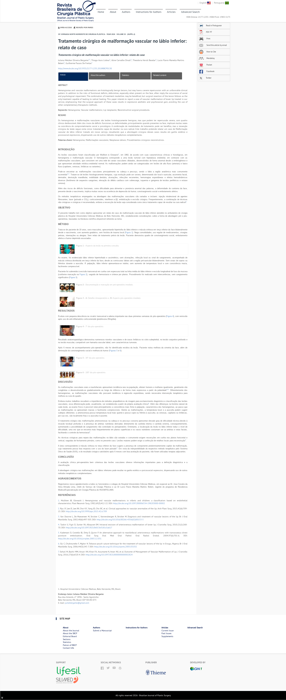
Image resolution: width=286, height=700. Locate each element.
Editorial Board (70, 636)
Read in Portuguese (214, 25)
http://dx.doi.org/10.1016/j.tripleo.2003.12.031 (79, 538)
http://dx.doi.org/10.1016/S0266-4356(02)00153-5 (120, 519)
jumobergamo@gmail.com (77, 603)
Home (101, 12)
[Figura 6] (67, 374)
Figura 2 (83, 274)
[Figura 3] (67, 302)
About (113, 12)
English (203, 2)
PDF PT (209, 32)
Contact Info (68, 648)
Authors (126, 12)
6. (59, 543)
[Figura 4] (67, 330)
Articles (171, 12)
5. (59, 532)
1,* (89, 60)
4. (59, 524)
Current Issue (167, 630)
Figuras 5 (113, 350)
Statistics (125, 75)
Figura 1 (128, 232)
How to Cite (211, 51)
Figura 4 (169, 316)
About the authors (98, 75)
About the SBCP (70, 633)
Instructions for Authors (148, 12)
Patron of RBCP (70, 645)
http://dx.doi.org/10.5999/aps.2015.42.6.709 (86, 511)
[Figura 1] (67, 249)
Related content (159, 75)
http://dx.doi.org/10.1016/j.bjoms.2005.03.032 (115, 546)
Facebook (210, 71)
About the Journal (71, 630)
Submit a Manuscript (102, 630)
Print (208, 38)
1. (59, 500)
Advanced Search (190, 12)
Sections (66, 639)
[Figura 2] (67, 288)
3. (59, 516)
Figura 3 (73, 277)
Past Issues (166, 633)
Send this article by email (216, 45)
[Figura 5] (67, 361)
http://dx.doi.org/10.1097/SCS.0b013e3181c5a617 (89, 527)
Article (63, 74)
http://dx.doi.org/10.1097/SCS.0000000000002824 (109, 554)
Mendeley (210, 58)
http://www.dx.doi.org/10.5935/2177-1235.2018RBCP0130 (85, 68)
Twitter (208, 78)
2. (59, 508)
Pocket (209, 65)
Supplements (167, 636)
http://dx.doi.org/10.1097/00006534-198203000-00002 (139, 503)
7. (59, 551)
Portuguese (219, 2)
